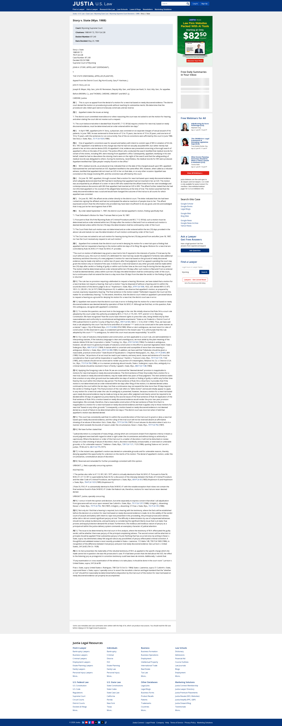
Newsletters (148, 9)
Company (160, 723)
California (111, 696)
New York (111, 703)
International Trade (149, 665)
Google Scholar (187, 204)
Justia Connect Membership (186, 685)
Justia (75, 14)
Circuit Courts (78, 699)
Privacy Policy (190, 723)
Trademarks (146, 703)
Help (167, 723)
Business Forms (147, 692)
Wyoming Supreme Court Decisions (122, 14)
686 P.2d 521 (92, 347)
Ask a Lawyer (92, 9)
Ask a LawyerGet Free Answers (191, 238)
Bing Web (185, 216)
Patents (144, 699)
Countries (145, 707)
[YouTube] (86, 722)
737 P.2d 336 (122, 422)
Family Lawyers (79, 669)
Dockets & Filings (80, 707)
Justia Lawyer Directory (184, 689)
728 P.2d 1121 (127, 444)
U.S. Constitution (79, 685)
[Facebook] (89, 722)
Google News (186, 220)
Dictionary (179, 651)
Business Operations (149, 655)
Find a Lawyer (78, 9)
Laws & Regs (135, 9)
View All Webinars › (195, 173)
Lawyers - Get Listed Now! (195, 279)
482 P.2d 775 (95, 447)
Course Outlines (181, 662)
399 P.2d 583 (125, 322)
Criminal (110, 655)
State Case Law (113, 692)
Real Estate (145, 669)
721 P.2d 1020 (98, 138)
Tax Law (144, 672)
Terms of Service (176, 723)
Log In (195, 4)
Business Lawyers (80, 655)
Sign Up (204, 4)
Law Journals (180, 665)
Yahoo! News (186, 226)
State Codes (112, 689)
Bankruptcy (111, 651)
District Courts (79, 703)
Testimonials (180, 707)
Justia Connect (138, 723)
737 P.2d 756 (153, 425)
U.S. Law (81, 14)
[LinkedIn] (83, 722)
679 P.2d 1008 (138, 286)
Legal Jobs (145, 685)
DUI (108, 662)
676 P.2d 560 (133, 342)
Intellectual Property (149, 662)
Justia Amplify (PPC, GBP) (185, 699)
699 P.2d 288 (107, 350)
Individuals (112, 648)
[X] (102, 722)
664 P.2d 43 (137, 479)
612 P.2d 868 (111, 327)
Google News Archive (189, 223)
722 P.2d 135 (153, 506)
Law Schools (122, 9)
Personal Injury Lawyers (83, 672)
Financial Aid (180, 658)
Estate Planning (113, 665)
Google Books (186, 206)
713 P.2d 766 (86, 363)
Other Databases (149, 682)
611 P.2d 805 (161, 352)
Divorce (110, 658)
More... (75, 676)
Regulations (78, 692)
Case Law (89, 14)
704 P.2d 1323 (90, 482)
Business (145, 648)
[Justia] (83, 4)
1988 (137, 14)
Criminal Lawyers (80, 658)
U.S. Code (76, 689)
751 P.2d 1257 (137, 503)
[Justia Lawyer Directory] (105, 722)
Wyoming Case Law (101, 14)
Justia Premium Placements (186, 692)
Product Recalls (147, 696)
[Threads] (96, 722)
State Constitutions (115, 685)
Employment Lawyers (81, 662)
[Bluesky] (99, 722)
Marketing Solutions (163, 9)
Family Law (111, 669)
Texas (109, 707)
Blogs (177, 669)
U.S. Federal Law (81, 682)
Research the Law (107, 9)
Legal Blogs (185, 209)
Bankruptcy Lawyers (81, 651)
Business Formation (149, 651)
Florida (109, 699)
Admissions (180, 655)
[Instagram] (92, 722)
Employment (146, 658)
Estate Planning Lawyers (83, 665)
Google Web (186, 213)
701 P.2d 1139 (156, 358)
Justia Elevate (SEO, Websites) (187, 696)
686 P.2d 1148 (140, 366)
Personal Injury (113, 672)
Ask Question (194, 250)
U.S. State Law (114, 682)
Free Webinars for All (193, 118)
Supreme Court (79, 696)
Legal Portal (150, 723)
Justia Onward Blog (183, 703)
